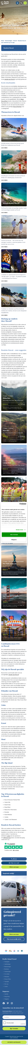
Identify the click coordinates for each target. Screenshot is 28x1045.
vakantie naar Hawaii (9, 79)
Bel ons (15, 859)
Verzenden (15, 1028)
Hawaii (15, 40)
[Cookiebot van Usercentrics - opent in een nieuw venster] (19, 504)
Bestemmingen (8, 40)
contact (8, 835)
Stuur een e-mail (15, 863)
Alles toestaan (14, 534)
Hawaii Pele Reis (17, 106)
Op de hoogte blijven (7, 1011)
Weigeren (14, 539)
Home (2, 40)
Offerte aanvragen (14, 867)
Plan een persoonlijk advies (14, 939)
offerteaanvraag (7, 837)
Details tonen (19, 529)
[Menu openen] (25, 2)
